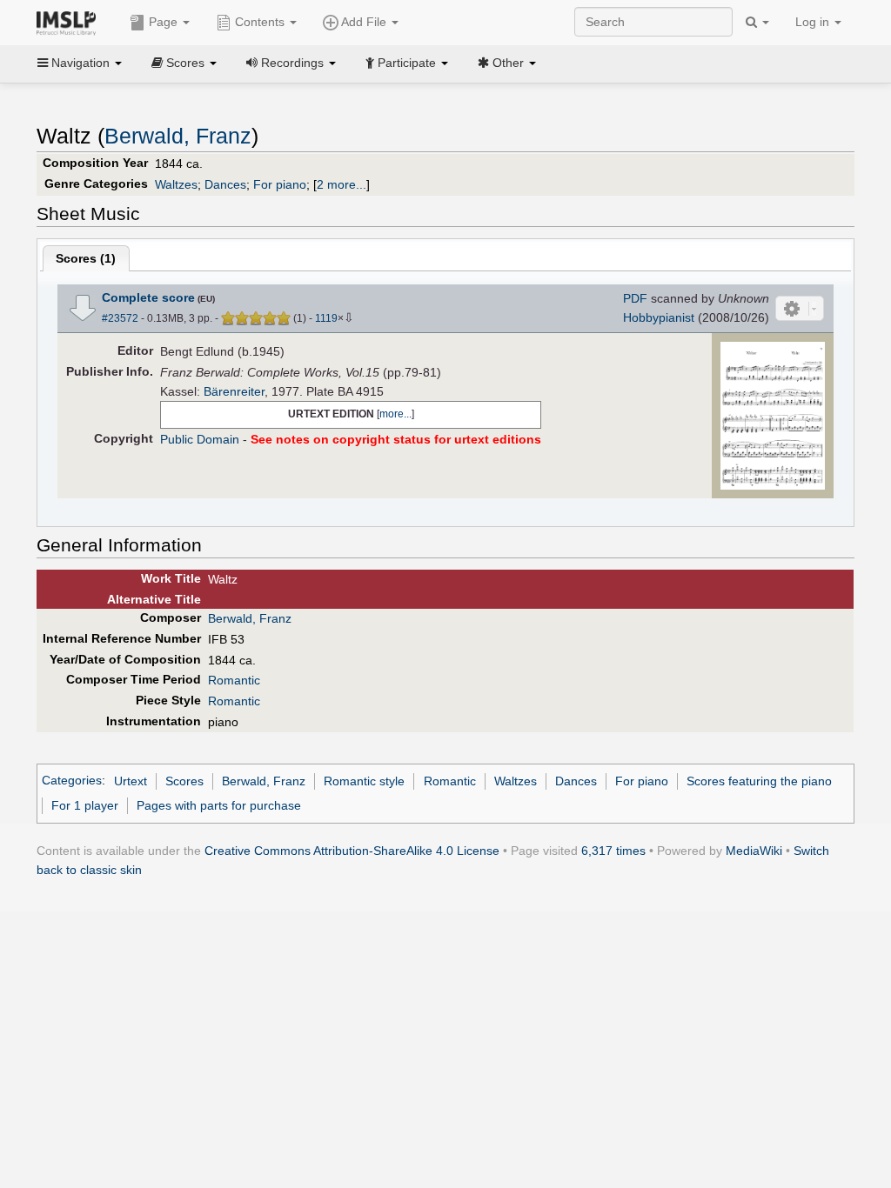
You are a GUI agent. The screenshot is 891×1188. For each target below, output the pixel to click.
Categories (72, 781)
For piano (279, 184)
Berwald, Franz (177, 136)
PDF (635, 298)
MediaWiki (754, 851)
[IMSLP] (70, 21)
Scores (184, 781)
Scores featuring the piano (759, 781)
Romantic (234, 680)
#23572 (120, 318)
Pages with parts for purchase (219, 805)
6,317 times (613, 851)
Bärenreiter (234, 391)
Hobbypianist (658, 317)
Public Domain (199, 439)
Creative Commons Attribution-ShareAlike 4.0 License (351, 851)
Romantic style (364, 781)
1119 (326, 318)
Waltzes (176, 184)
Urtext (130, 781)
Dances (225, 184)
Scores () (86, 258)
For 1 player (84, 805)
